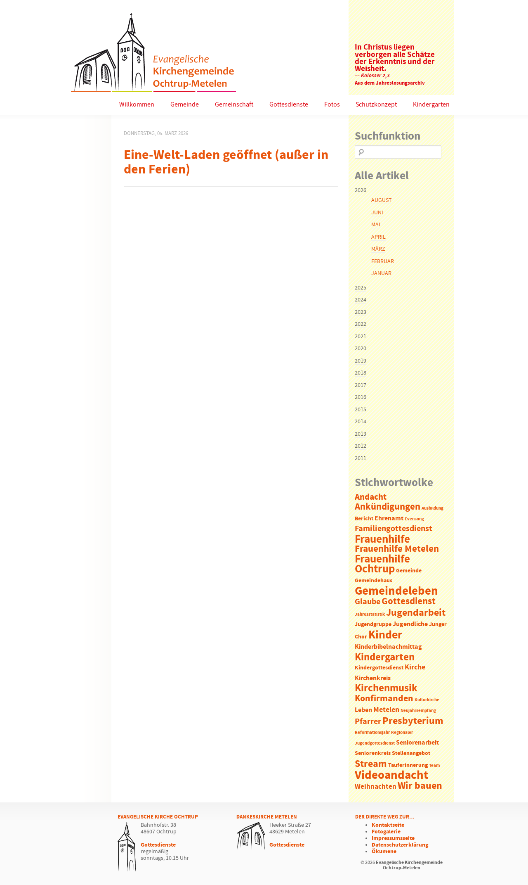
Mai (375, 224)
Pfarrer (368, 721)
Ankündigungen (387, 507)
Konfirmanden (384, 699)
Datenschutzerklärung (400, 845)
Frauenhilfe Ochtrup (382, 564)
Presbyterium (412, 721)
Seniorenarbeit (417, 742)
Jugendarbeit (416, 612)
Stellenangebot (411, 753)
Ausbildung (432, 508)
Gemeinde (184, 104)
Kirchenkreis (373, 678)
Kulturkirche (427, 700)
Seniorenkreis (373, 753)
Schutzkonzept (376, 104)
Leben (363, 710)
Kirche (415, 667)
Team (434, 765)
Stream (371, 764)
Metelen (386, 710)
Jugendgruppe (373, 625)
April (378, 237)
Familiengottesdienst (393, 528)
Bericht (364, 519)
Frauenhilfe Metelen (397, 549)
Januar (381, 273)
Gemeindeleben (396, 591)
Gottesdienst (409, 601)
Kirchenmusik (386, 688)
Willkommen (136, 104)
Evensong (414, 519)
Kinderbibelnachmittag (388, 646)
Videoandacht (391, 775)
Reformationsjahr (372, 732)
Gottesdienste (288, 104)
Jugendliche (410, 624)
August (381, 200)
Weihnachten (375, 787)
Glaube (367, 601)
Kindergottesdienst (379, 668)
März (378, 249)
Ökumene (384, 851)
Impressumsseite (393, 838)
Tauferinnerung (408, 765)
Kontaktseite (388, 825)
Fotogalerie (386, 831)
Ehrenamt (389, 518)
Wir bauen (420, 786)
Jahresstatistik (370, 614)
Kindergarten (431, 104)
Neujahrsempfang (418, 710)
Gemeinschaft (234, 104)
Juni (377, 212)
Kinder (385, 635)
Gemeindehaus (373, 581)
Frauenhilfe (382, 539)
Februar (382, 261)
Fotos (332, 104)
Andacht (371, 497)
